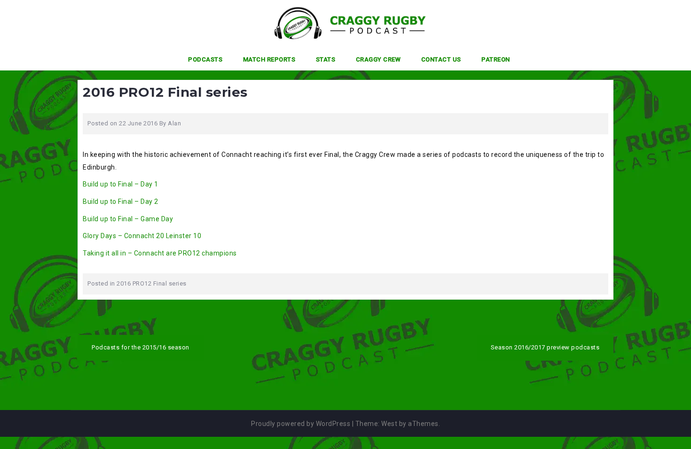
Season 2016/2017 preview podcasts (545, 347)
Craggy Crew (378, 59)
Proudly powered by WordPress (300, 423)
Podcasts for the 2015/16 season (140, 347)
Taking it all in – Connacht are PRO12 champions (160, 253)
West (389, 423)
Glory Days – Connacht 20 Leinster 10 (142, 236)
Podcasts (205, 59)
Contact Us (441, 59)
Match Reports (269, 59)
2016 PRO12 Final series (152, 283)
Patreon (495, 59)
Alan (174, 123)
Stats (326, 59)
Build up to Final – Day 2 (120, 201)
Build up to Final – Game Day (128, 219)
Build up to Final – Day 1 (120, 184)
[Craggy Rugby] (342, 23)
